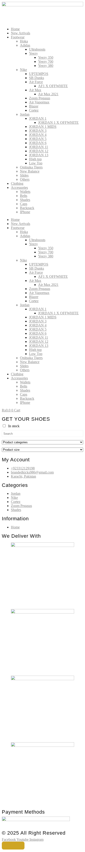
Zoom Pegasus (39, 98)
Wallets (25, 192)
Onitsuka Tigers (31, 167)
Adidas (25, 45)
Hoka (24, 41)
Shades (25, 200)
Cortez (34, 110)
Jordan (24, 114)
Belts (23, 196)
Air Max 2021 (48, 94)
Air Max (35, 90)
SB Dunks (36, 78)
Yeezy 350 (45, 57)
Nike (23, 70)
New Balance (29, 171)
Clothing (17, 183)
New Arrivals (20, 33)
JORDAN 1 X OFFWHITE (58, 122)
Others (24, 179)
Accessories (19, 187)
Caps (23, 204)
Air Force (36, 82)
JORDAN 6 (37, 143)
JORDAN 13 (38, 155)
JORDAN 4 (37, 135)
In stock (13, 426)
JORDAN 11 (38, 147)
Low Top (35, 163)
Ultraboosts (37, 49)
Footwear (17, 37)
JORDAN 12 (38, 151)
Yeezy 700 (45, 61)
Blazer (33, 106)
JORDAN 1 (37, 118)
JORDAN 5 (37, 139)
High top (35, 159)
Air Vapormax (39, 102)
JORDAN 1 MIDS (42, 126)
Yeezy (33, 53)
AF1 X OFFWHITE (53, 86)
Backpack (27, 208)
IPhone (25, 212)
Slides (24, 175)
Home (15, 29)
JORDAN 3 (37, 131)
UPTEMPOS (38, 74)
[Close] (13, 846)
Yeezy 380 (45, 66)
